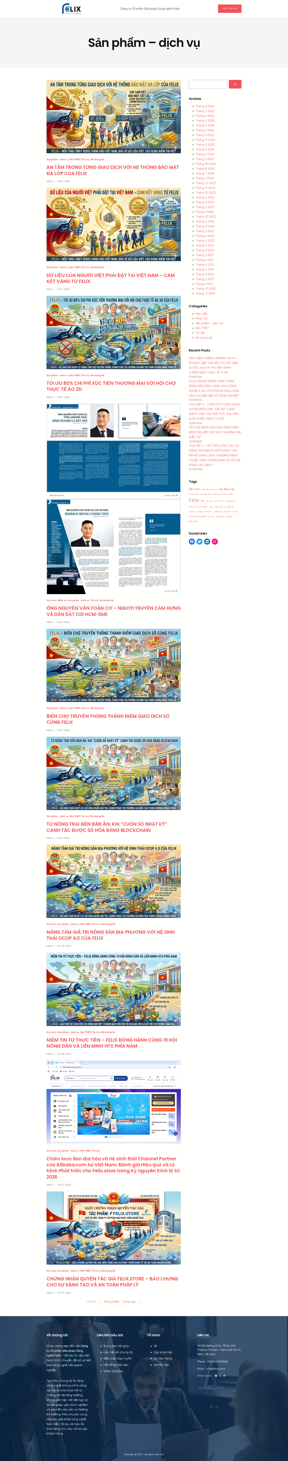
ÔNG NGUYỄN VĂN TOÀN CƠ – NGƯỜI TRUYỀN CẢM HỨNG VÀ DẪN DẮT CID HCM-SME (113, 611)
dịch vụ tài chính (220, 494)
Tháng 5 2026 (205, 120)
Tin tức (85, 159)
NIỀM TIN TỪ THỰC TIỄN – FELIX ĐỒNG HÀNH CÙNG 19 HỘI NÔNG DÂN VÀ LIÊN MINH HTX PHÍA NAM (111, 1043)
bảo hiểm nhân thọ (209, 489)
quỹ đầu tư (229, 507)
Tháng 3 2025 (205, 154)
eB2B (230, 494)
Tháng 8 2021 (205, 250)
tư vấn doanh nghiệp (197, 516)
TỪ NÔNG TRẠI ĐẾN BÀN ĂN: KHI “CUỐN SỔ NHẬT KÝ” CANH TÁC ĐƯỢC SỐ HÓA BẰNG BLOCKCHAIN (106, 827)
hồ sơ (191, 507)
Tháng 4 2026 (205, 125)
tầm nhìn (210, 516)
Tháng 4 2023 (205, 197)
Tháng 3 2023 (205, 202)
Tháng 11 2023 (205, 188)
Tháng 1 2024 (205, 178)
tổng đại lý (220, 516)
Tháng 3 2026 (205, 130)
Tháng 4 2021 (205, 269)
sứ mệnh (207, 512)
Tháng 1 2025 (205, 159)
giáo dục (209, 501)
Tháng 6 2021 (205, 260)
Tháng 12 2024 (206, 164)
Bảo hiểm (194, 489)
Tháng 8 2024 (205, 168)
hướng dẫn (230, 501)
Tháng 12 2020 (206, 288)
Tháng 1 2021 (204, 284)
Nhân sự (61, 600)
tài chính (227, 512)
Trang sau (131, 1301)
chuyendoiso (194, 494)
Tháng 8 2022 (205, 226)
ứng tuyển (193, 521)
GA (202, 500)
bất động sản (227, 489)
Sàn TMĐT (74, 159)
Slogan (200, 512)
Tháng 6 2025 (205, 144)
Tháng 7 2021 (205, 255)
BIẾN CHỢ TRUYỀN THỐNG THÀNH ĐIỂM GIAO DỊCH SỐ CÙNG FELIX (108, 719)
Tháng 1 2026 (205, 135)
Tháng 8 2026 (205, 106)
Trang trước (109, 1301)
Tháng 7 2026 (205, 111)
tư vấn (235, 512)
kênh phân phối (201, 507)
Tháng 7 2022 (205, 231)
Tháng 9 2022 (205, 221)
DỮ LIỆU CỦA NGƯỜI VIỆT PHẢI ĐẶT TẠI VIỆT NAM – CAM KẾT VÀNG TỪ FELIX (110, 278)
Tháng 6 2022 (205, 236)
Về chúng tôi (97, 159)
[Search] (235, 84)
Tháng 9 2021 (205, 245)
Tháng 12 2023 (206, 183)
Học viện (51, 600)
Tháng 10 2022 (206, 216)
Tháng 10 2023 (206, 192)
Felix (194, 500)
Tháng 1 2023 (205, 212)
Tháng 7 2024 (205, 173)
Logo (211, 507)
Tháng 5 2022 (205, 240)
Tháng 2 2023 (205, 207)
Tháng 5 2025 (205, 149)
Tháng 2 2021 (205, 279)
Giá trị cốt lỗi (220, 501)
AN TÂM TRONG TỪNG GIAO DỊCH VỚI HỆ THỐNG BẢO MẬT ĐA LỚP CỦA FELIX (112, 170)
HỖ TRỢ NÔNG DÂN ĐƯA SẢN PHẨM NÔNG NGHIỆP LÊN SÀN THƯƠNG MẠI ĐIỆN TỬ (215, 432)
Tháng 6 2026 (205, 116)
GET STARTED (229, 8)
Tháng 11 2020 (205, 293)
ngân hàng (218, 507)
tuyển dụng (217, 512)
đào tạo (229, 516)
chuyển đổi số (206, 494)
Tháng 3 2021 (205, 274)
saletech (192, 512)
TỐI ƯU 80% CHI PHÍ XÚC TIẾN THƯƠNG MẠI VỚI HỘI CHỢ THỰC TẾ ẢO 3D (111, 386)
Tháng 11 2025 (205, 140)
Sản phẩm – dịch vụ (57, 159)
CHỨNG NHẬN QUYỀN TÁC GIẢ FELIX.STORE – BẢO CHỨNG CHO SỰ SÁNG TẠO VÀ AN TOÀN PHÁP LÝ (112, 1282)
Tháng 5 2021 (205, 264)
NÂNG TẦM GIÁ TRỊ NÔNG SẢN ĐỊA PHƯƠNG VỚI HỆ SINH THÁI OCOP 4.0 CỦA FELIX (110, 935)
